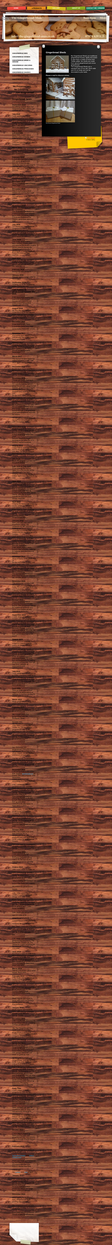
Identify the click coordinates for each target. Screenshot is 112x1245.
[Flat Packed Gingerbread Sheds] (60, 111)
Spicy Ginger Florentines (18, 1155)
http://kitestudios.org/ (27, 773)
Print (88, 138)
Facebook (17, 1172)
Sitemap (93, 138)
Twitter (26, 1172)
